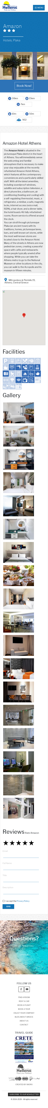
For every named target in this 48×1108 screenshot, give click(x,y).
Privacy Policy (23, 901)
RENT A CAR (24, 1001)
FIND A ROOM (24, 997)
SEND (8, 907)
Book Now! (24, 86)
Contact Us (24, 955)
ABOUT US (24, 1021)
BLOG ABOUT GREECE (24, 1017)
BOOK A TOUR (24, 1009)
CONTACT (24, 1025)
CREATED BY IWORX (24, 1085)
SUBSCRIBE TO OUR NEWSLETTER (24, 1094)
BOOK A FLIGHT (24, 1005)
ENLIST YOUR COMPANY (24, 1013)
